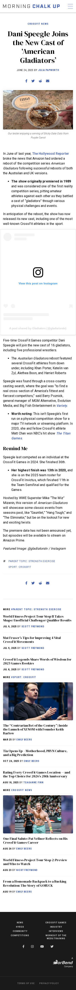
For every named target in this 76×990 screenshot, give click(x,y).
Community (20, 931)
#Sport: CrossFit (23, 677)
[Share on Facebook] (26, 81)
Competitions (20, 935)
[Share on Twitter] (33, 81)
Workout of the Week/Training (56, 937)
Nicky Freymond (26, 870)
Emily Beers (24, 739)
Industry (56, 927)
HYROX (20, 927)
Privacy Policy (49, 983)
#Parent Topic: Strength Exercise (36, 609)
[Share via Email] (47, 81)
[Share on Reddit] (40, 81)
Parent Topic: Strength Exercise (32, 561)
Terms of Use (26, 983)
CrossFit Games (55, 922)
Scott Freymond (32, 626)
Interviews (56, 931)
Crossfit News (38, 23)
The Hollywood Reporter (50, 154)
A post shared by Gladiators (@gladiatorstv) (37, 328)
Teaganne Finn (33, 782)
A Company (68, 962)
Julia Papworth (48, 70)
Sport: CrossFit (20, 567)
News (20, 922)
